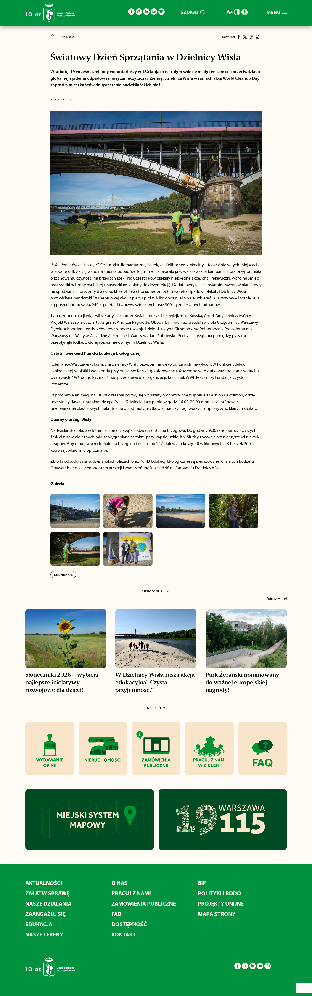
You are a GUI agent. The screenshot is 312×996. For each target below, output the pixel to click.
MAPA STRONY (216, 913)
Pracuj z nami (131, 893)
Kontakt (123, 934)
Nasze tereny (44, 934)
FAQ (116, 913)
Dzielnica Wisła (63, 574)
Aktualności (43, 882)
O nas (119, 882)
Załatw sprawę (47, 893)
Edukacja (38, 924)
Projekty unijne (221, 903)
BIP (202, 882)
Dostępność (129, 924)
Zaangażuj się (45, 913)
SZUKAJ (189, 12)
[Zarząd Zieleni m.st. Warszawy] (50, 21)
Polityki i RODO (219, 893)
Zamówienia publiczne (143, 903)
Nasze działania (48, 903)
